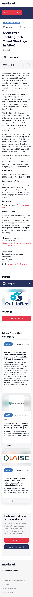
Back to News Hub (13, 13)
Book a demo (15, 540)
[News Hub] (9, 3)
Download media (16, 318)
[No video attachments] (28, 64)
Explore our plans (15, 547)
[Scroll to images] (12, 64)
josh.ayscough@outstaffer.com (18, 264)
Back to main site (11, 571)
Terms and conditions (9, 588)
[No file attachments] (17, 64)
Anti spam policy (7, 592)
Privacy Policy (6, 584)
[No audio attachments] (23, 64)
